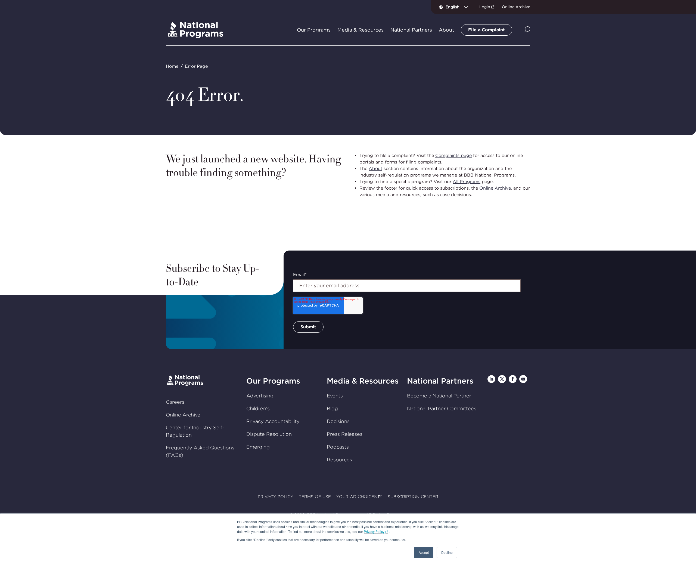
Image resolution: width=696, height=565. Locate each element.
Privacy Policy (374, 531)
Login (484, 7)
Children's (258, 408)
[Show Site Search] (527, 29)
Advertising (260, 396)
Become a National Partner (439, 396)
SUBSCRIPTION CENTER (413, 496)
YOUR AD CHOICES (356, 496)
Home (172, 66)
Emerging (258, 447)
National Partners (440, 380)
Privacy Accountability (273, 421)
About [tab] (446, 30)
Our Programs (273, 380)
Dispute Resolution (269, 434)
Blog (332, 408)
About (375, 168)
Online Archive (516, 7)
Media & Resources (363, 380)
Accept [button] (424, 552)
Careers (175, 402)
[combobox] (459, 7)
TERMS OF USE (315, 496)
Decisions (338, 421)
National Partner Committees (441, 408)
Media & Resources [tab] (360, 30)
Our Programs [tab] (314, 30)
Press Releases (344, 434)
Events (335, 396)
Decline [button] (447, 552)
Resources (339, 459)
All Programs (466, 181)
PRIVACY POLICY (275, 496)
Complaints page (453, 155)
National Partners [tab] (411, 30)
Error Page (196, 66)
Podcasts (338, 447)
